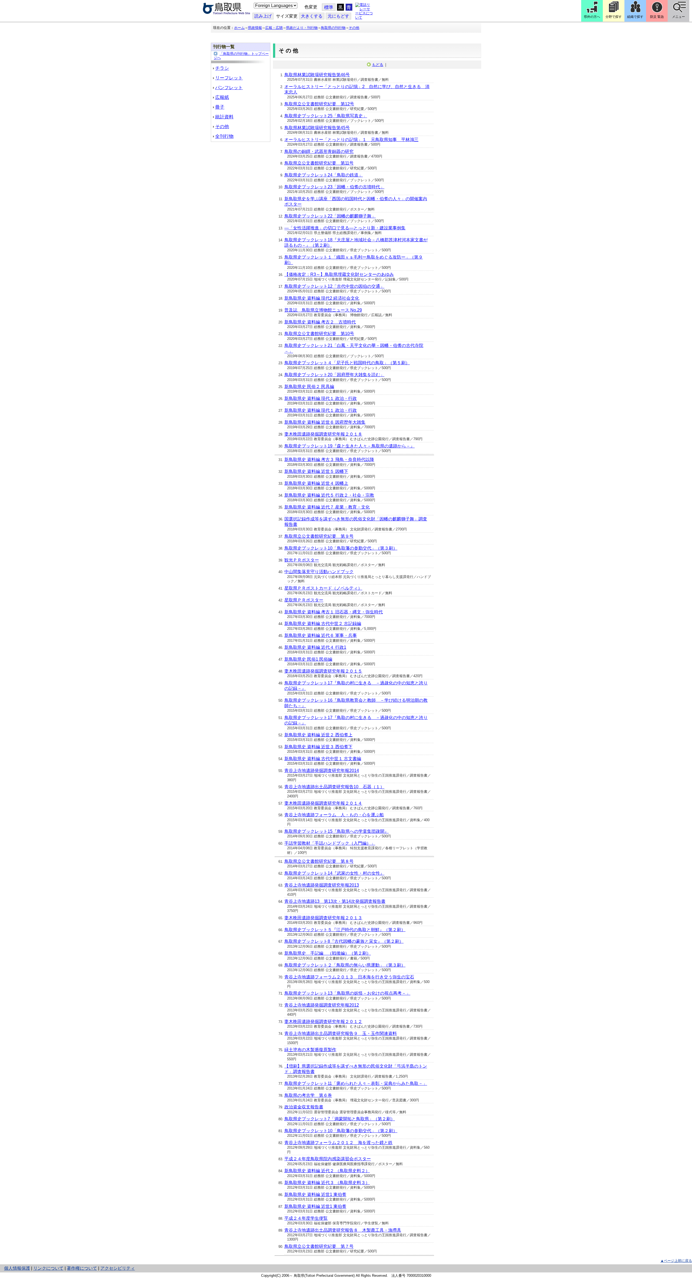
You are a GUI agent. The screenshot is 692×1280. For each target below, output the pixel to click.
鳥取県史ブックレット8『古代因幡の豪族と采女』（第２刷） (344, 941)
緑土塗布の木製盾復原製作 (310, 1049)
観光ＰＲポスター (301, 560)
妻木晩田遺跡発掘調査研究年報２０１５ (323, 671)
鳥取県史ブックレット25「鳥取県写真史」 (325, 115)
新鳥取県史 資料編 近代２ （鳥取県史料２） (327, 1170)
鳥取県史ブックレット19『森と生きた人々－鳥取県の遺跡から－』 (349, 446)
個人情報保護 (17, 1268)
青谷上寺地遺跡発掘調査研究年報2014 (321, 770)
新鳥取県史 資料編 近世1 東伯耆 (315, 1194)
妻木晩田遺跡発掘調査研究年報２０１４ (323, 803)
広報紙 (222, 97)
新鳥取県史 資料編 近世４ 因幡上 (316, 483)
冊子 (219, 107)
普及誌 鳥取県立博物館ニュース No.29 (323, 310)
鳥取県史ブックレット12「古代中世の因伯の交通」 (334, 286)
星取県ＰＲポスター (303, 600)
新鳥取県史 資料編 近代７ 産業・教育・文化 (327, 507)
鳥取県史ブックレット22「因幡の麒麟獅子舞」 (330, 216)
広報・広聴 (274, 28)
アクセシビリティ (117, 1268)
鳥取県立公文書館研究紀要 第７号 (319, 1246)
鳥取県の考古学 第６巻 (308, 1095)
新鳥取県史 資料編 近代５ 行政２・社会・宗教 (329, 495)
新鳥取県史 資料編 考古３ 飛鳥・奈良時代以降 (329, 459)
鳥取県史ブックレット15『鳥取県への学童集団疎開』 (336, 831)
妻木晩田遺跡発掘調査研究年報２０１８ (323, 434)
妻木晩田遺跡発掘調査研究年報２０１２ (323, 1021)
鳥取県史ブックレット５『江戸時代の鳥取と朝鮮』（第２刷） (344, 929)
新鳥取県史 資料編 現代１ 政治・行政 (320, 398)
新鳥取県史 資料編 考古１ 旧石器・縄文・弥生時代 (333, 612)
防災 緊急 (657, 17)
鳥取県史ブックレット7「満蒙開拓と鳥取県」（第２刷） (339, 1119)
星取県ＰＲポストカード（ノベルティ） (323, 588)
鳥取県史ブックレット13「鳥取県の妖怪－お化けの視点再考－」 (347, 993)
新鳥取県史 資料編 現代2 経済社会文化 (321, 298)
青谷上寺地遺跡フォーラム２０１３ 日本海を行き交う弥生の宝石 (349, 977)
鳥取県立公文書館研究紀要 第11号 (319, 163)
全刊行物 (224, 136)
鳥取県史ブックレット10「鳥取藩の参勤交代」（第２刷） (340, 1130)
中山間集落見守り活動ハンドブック (319, 571)
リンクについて (48, 1268)
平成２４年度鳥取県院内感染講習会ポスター (327, 1159)
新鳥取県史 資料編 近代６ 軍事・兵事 (320, 635)
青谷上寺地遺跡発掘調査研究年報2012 (321, 1005)
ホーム (239, 28)
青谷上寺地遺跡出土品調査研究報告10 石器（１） (334, 786)
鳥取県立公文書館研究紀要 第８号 (319, 861)
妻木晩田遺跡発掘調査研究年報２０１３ (323, 917)
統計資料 (224, 116)
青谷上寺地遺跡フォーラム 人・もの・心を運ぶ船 (334, 815)
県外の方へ (592, 17)
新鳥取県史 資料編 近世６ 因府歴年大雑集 (324, 422)
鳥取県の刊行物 (333, 28)
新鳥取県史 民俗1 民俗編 (308, 659)
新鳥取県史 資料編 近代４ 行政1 (315, 647)
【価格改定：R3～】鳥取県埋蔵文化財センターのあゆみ (339, 274)
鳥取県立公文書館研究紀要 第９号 (319, 536)
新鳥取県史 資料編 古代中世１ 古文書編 (322, 758)
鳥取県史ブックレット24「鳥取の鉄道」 (323, 175)
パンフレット (229, 87)
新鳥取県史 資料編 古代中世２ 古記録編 (322, 623)
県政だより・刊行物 (302, 28)
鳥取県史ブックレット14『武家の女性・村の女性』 (334, 873)
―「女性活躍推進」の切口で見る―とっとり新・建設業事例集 (344, 228)
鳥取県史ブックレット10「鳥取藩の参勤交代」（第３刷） (340, 548)
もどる (377, 64)
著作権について (82, 1268)
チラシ (222, 68)
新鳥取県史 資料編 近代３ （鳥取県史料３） (327, 1182)
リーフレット (229, 78)
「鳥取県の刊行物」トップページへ (241, 56)
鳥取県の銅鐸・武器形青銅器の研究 (319, 151)
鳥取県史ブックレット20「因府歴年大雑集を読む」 (334, 374)
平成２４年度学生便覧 (306, 1218)
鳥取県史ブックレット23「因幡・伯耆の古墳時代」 (334, 187)
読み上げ (263, 16)
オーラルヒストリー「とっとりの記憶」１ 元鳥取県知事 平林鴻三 (351, 139)
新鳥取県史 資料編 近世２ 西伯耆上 (318, 735)
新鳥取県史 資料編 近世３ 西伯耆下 (318, 746)
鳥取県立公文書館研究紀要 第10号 (319, 333)
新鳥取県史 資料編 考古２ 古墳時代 (320, 322)
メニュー (678, 17)
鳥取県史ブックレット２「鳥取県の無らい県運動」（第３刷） (344, 965)
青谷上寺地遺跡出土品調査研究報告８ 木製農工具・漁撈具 (342, 1230)
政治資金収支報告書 (303, 1107)
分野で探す (614, 17)
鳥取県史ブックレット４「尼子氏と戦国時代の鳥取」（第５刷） (347, 362)
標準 (328, 7)
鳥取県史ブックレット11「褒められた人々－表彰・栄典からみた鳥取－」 (355, 1083)
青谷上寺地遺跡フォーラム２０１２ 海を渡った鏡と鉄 (338, 1142)
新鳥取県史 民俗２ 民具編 (309, 386)
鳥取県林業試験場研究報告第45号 (317, 127)
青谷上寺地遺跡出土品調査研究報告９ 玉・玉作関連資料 (340, 1033)
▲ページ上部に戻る (676, 1261)
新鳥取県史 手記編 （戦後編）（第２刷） (327, 953)
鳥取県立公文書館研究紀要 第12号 (319, 104)
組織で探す (635, 17)
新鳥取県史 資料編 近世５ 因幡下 (316, 471)
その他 (354, 28)
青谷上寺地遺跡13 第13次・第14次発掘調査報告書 (334, 901)
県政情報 (255, 28)
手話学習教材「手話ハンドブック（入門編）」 (329, 843)
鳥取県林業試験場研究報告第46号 (317, 74)
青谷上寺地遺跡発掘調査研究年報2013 (321, 885)
